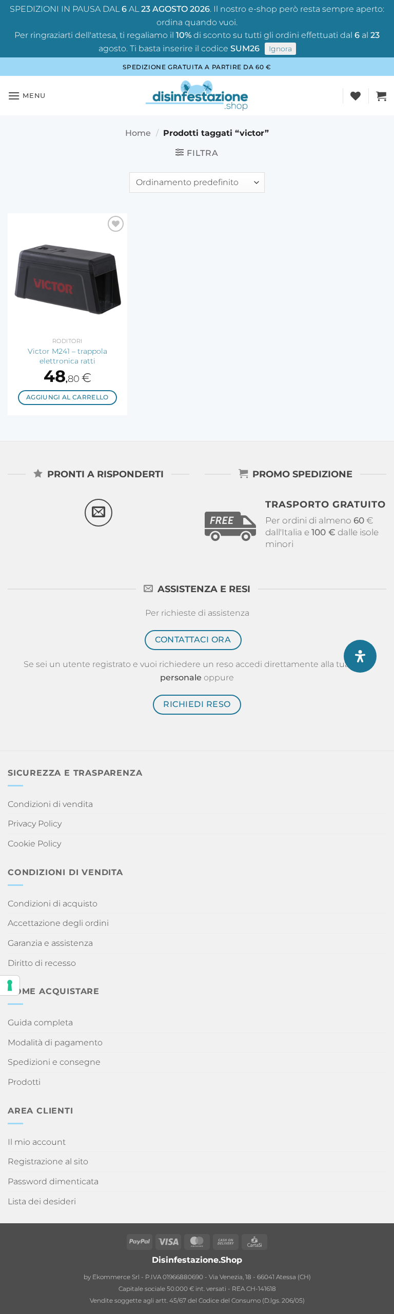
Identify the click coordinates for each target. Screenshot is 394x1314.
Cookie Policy (34, 843)
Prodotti (24, 1082)
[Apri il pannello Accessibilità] (360, 656)
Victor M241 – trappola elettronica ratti (67, 356)
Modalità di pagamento (55, 1042)
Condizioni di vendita (50, 804)
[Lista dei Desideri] (355, 96)
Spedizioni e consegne (54, 1062)
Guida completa (40, 1022)
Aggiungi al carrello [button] (67, 397)
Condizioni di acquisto (52, 903)
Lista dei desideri (42, 1201)
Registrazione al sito (48, 1161)
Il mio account (37, 1142)
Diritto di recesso (42, 963)
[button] (27, 95)
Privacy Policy (35, 823)
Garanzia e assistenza (50, 943)
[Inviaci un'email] (98, 513)
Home (138, 133)
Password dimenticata (53, 1181)
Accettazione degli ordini (58, 923)
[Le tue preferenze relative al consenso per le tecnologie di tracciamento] (9, 985)
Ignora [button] (280, 48)
